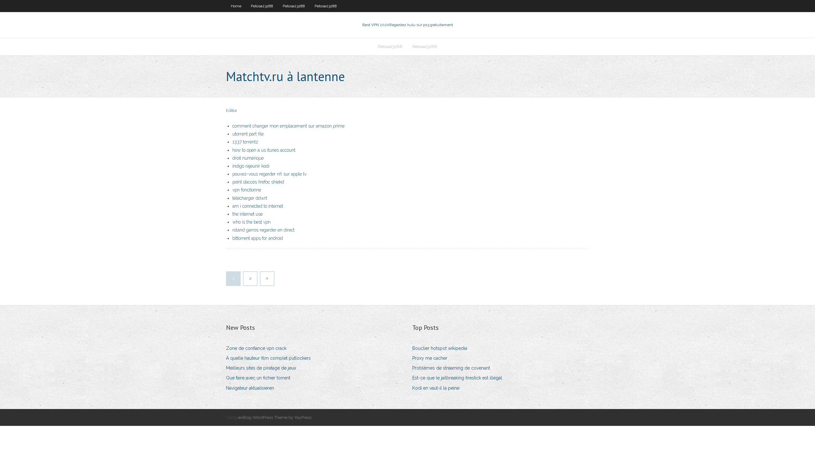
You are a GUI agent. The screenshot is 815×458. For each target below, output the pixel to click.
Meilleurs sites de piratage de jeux (261, 368)
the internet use (247, 214)
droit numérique (248, 158)
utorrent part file (248, 133)
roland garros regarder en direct (263, 229)
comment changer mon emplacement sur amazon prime (288, 125)
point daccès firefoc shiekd (258, 181)
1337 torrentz (245, 141)
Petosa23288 (262, 6)
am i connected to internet (257, 206)
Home (236, 6)
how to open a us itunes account (263, 150)
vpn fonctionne (246, 189)
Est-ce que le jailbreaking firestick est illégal (457, 377)
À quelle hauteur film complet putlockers (268, 358)
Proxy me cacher (429, 358)
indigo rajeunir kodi (250, 166)
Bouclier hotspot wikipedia (439, 348)
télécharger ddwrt (249, 198)
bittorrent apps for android (257, 238)
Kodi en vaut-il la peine (435, 388)
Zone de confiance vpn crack (256, 348)
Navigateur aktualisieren (250, 388)
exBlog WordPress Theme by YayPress (274, 417)
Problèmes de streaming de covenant (451, 368)
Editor (231, 110)
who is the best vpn (251, 222)
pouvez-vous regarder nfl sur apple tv (269, 174)
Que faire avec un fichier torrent (258, 377)
